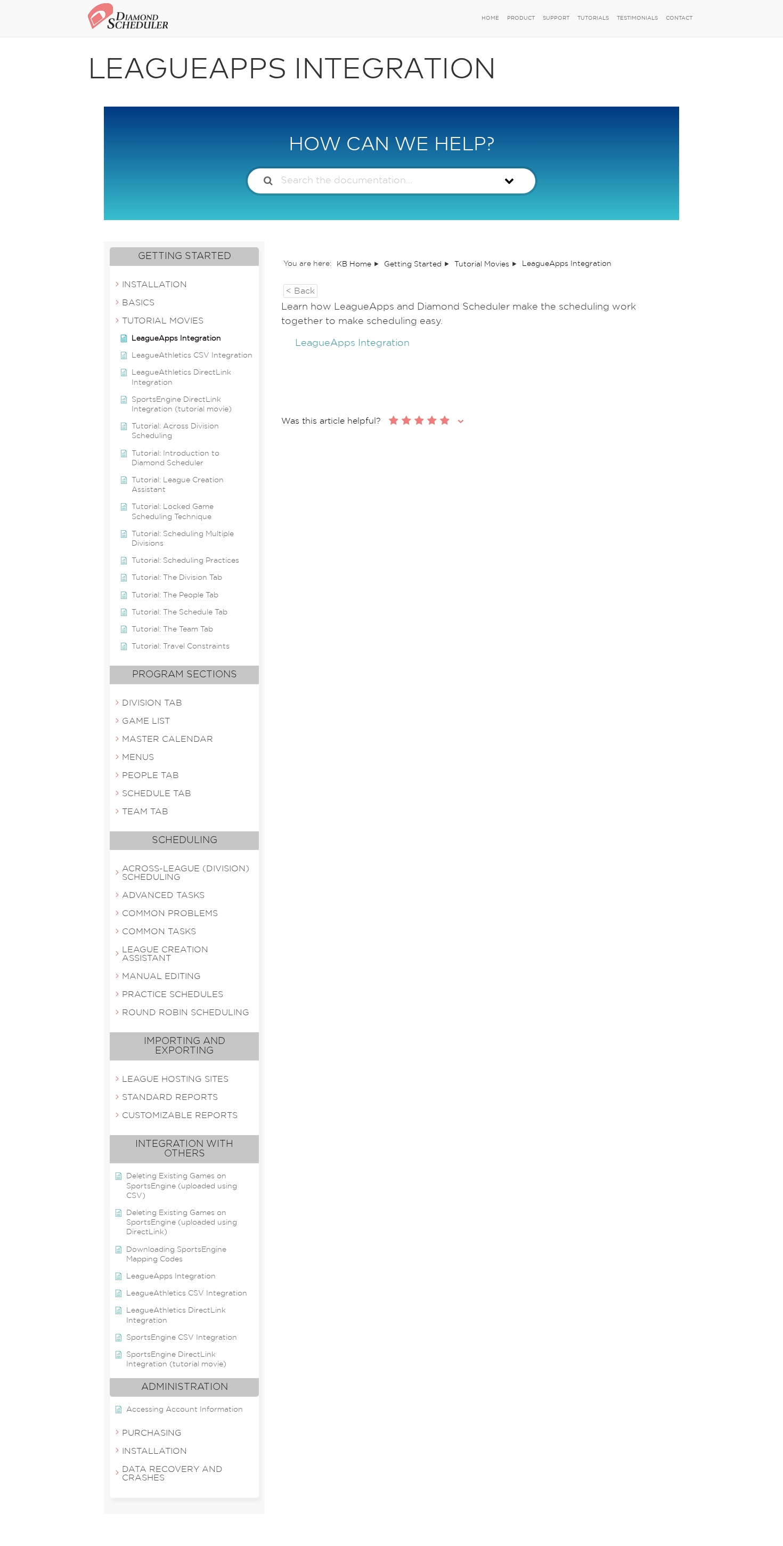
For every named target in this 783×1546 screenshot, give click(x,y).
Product (521, 18)
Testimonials (637, 18)
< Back (300, 291)
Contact (679, 18)
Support (556, 18)
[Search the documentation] (268, 180)
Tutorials (593, 18)
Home (490, 18)
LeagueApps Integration (352, 343)
